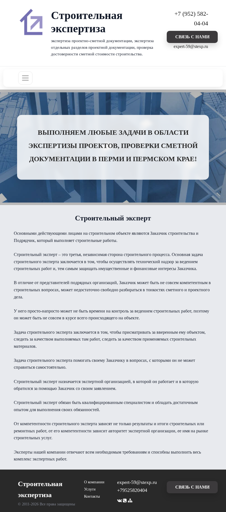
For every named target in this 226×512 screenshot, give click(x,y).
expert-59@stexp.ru (191, 46)
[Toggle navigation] (25, 78)
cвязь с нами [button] (192, 36)
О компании (94, 482)
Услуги (90, 489)
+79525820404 (132, 490)
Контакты (92, 496)
